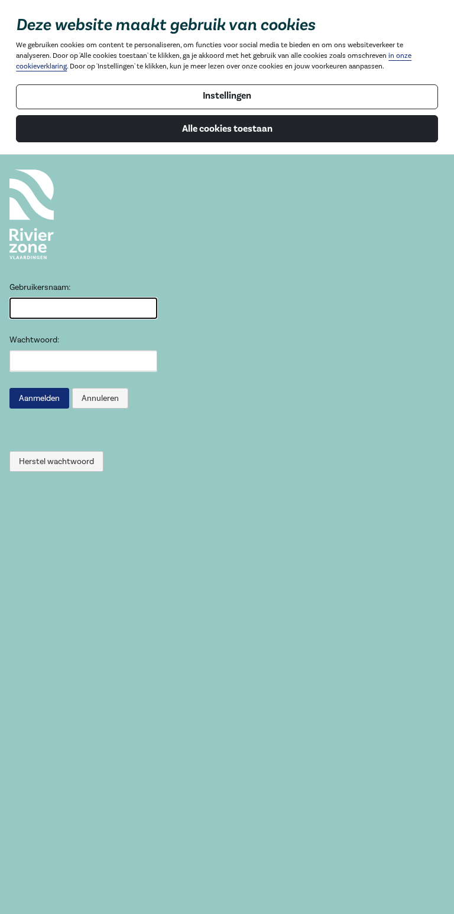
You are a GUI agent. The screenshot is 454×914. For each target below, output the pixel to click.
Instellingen (227, 96)
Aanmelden (39, 398)
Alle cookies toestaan (227, 129)
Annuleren (100, 398)
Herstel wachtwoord (56, 461)
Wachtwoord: (34, 340)
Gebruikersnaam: (39, 287)
